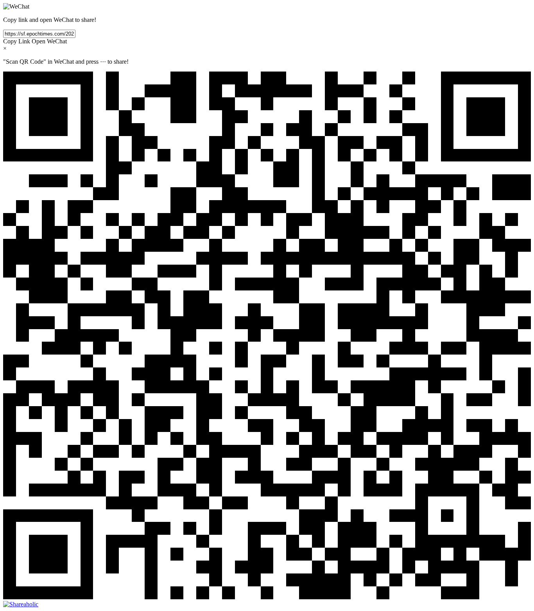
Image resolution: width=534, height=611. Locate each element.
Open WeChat (49, 41)
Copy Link (16, 41)
